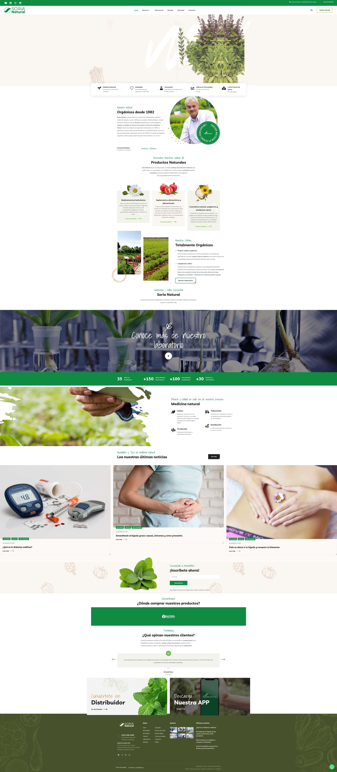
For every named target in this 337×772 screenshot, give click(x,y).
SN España (146, 731)
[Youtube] (6, 3)
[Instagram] (15, 3)
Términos (158, 739)
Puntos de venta (160, 731)
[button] (311, 10)
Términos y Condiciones (135, 768)
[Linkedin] (20, 3)
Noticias (145, 742)
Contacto (158, 728)
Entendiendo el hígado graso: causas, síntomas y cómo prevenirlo (149, 535)
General (14, 539)
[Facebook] (10, 3)
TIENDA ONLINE (324, 10)
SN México (146, 733)
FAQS (157, 742)
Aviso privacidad (160, 736)
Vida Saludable (23, 539)
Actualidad (7, 539)
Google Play (180, 709)
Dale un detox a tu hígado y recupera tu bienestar (254, 547)
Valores (145, 736)
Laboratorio (146, 739)
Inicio (144, 728)
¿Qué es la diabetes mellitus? (17, 547)
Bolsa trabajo (159, 733)
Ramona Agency (195, 769)
